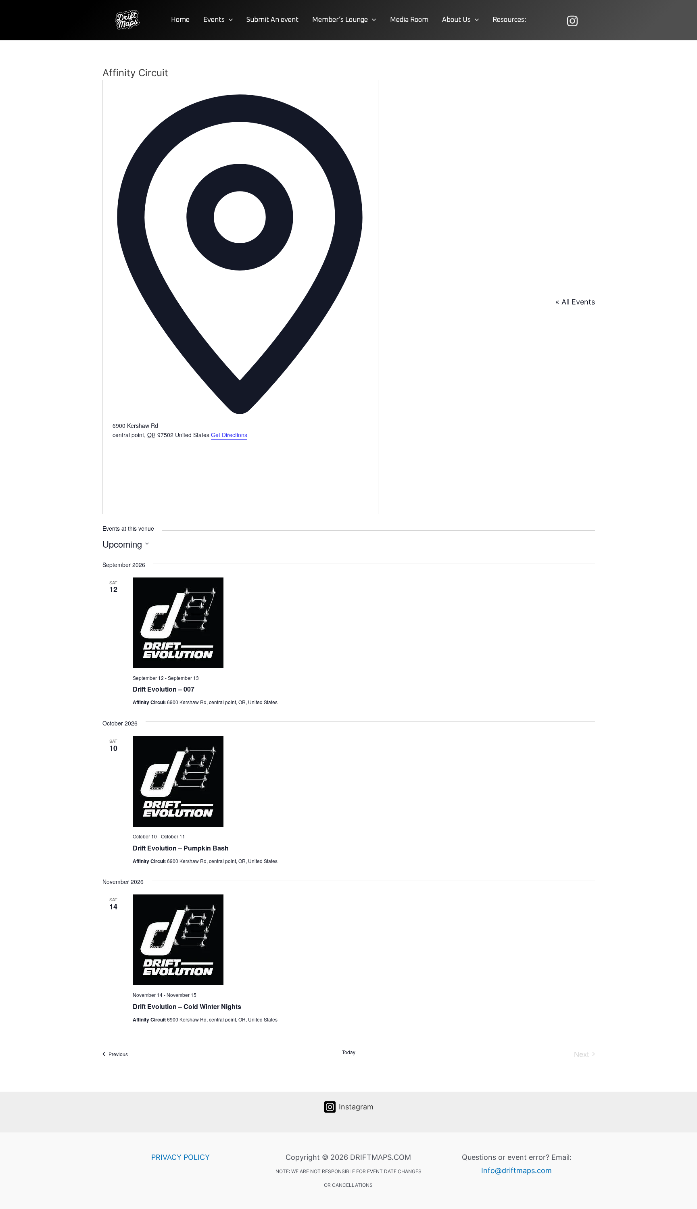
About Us (456, 20)
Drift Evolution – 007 (163, 689)
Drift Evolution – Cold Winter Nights (187, 1006)
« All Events (575, 302)
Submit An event (272, 20)
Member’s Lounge (340, 20)
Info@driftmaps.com (516, 1170)
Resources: (509, 20)
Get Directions (229, 435)
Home (180, 20)
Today (348, 1052)
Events (214, 20)
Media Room (409, 20)
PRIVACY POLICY (180, 1157)
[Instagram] (572, 21)
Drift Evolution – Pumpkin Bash (181, 848)
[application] (229, 20)
